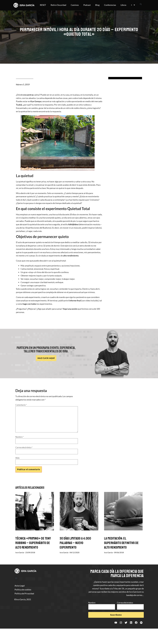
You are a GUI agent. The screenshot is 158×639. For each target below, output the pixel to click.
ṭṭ (73, 224)
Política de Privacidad (24, 593)
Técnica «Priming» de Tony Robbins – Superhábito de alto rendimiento (33, 543)
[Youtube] (115, 622)
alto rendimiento (71, 255)
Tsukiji (19, 104)
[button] (141, 4)
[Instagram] (120, 622)
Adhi (70, 224)
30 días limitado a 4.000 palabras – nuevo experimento (75, 543)
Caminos (75, 5)
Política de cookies (23, 589)
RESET (43, 5)
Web (17, 458)
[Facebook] (136, 622)
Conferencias (110, 5)
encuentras (28, 94)
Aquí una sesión (70, 309)
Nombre (19, 437)
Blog (97, 5)
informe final (75, 300)
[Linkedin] (131, 622)
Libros (123, 5)
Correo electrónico (24, 447)
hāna (76, 224)
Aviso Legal (20, 585)
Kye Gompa (35, 101)
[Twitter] (126, 622)
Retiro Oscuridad (58, 5)
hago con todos (29, 304)
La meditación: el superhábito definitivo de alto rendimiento (121, 543)
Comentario (21, 405)
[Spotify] (141, 622)
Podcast (87, 5)
